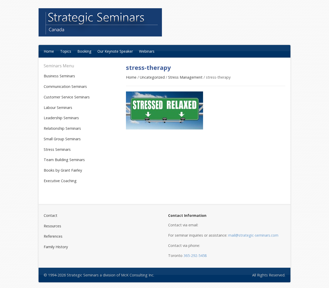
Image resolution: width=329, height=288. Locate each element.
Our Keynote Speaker (115, 51)
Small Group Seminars (62, 138)
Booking (84, 51)
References (53, 236)
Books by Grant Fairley (63, 170)
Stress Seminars (57, 149)
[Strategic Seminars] (100, 22)
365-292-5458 (195, 255)
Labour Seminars (58, 107)
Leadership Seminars (61, 117)
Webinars (146, 51)
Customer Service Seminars (67, 97)
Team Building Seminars (64, 159)
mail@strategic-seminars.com (253, 235)
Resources (52, 226)
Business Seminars (59, 75)
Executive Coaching (60, 180)
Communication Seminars (65, 86)
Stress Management (185, 77)
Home (49, 51)
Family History (56, 246)
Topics (65, 51)
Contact (50, 215)
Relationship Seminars (62, 128)
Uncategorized (152, 77)
